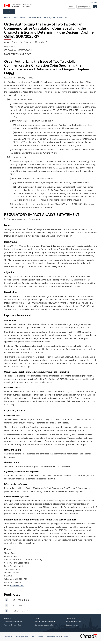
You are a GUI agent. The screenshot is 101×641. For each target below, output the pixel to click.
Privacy (65, 637)
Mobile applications (22, 637)
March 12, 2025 (62, 18)
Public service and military (13, 625)
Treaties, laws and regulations (45, 621)
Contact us (7, 618)
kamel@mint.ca (17, 585)
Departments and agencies (13, 621)
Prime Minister (71, 618)
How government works (74, 621)
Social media (8, 637)
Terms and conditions (53, 637)
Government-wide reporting (44, 625)
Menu (8, 11)
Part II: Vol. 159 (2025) (46, 18)
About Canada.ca (37, 637)
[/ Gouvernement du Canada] (18, 5)
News (37, 618)
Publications (31, 18)
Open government (72, 625)
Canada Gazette (19, 18)
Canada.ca (7, 18)
